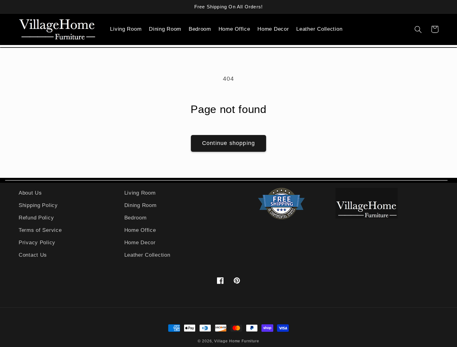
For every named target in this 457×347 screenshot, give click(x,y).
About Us (30, 193)
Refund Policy (36, 218)
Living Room (140, 193)
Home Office (140, 230)
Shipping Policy (38, 205)
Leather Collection (147, 255)
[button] (129, 29)
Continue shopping (228, 143)
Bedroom (135, 218)
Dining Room (140, 205)
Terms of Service (40, 230)
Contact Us (33, 255)
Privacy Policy (37, 243)
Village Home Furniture (236, 341)
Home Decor (140, 243)
